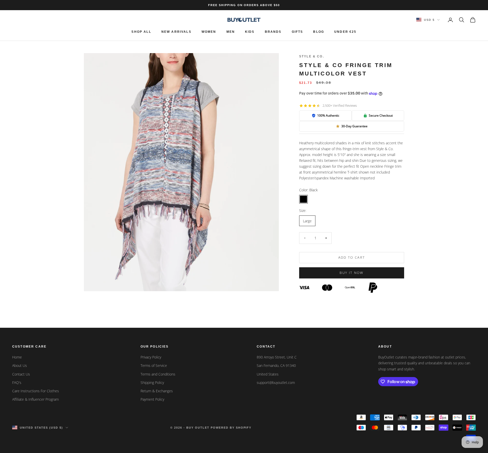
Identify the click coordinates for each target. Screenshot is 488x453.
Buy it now (351, 272)
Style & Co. (311, 56)
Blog (318, 32)
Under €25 (345, 32)
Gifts (297, 32)
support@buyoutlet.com (276, 382)
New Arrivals (176, 32)
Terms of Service (154, 365)
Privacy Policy (151, 357)
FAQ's (16, 382)
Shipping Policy (152, 382)
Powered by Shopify (231, 427)
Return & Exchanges (157, 390)
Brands (273, 32)
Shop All (141, 32)
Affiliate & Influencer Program (35, 399)
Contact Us (21, 374)
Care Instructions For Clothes (35, 390)
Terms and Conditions (158, 374)
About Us (19, 365)
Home (17, 357)
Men (230, 32)
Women (209, 32)
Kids (250, 32)
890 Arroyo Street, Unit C (277, 357)
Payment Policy (152, 399)
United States (268, 374)
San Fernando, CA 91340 (276, 365)
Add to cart (351, 257)
